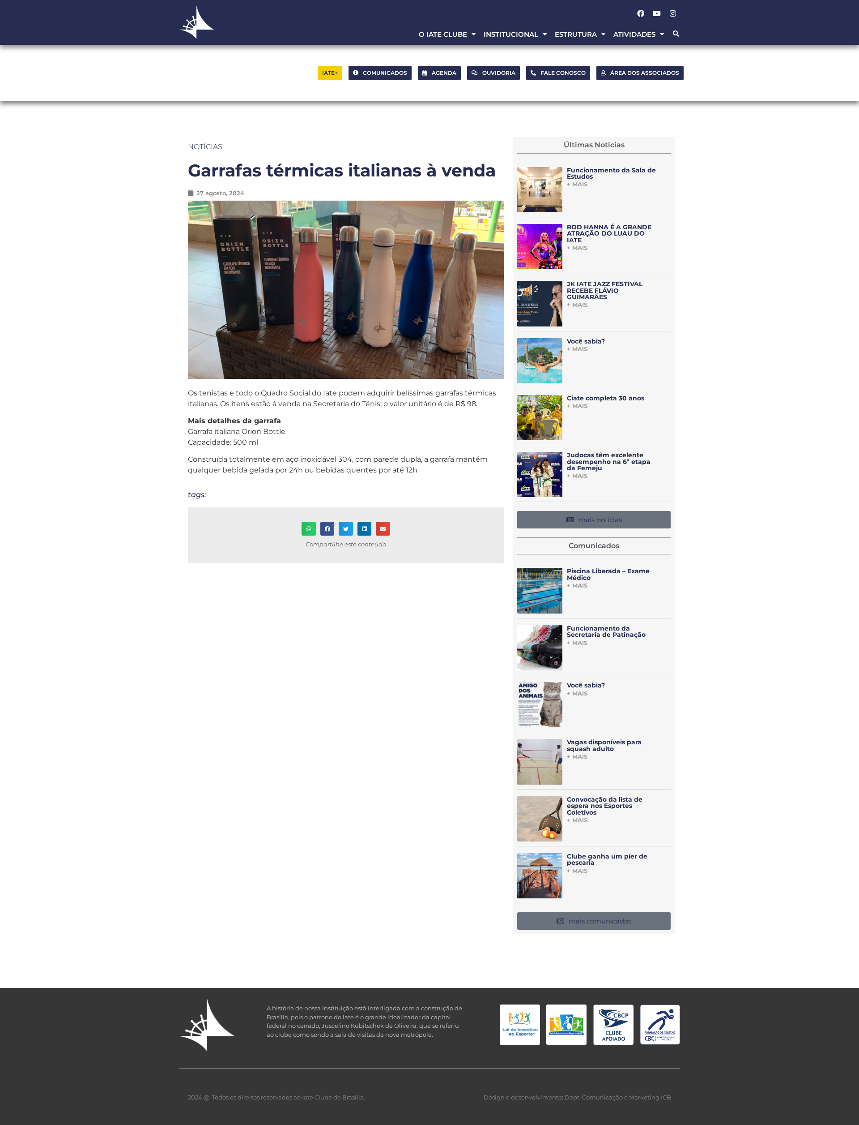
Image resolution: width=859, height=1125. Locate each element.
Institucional (511, 34)
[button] (675, 34)
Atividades (634, 34)
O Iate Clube (443, 34)
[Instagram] (673, 13)
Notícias (205, 146)
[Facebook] (641, 13)
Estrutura (576, 34)
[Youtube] (657, 13)
